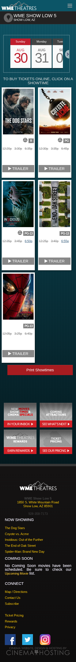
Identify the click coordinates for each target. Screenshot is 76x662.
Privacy (10, 627)
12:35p (7, 241)
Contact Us (12, 597)
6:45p (65, 148)
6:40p (28, 333)
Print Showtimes (40, 370)
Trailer (19, 169)
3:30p (18, 148)
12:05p (7, 333)
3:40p (54, 241)
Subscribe (12, 603)
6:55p (65, 241)
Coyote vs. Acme (17, 534)
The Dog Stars (15, 528)
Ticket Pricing (14, 615)
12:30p (43, 148)
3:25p (18, 333)
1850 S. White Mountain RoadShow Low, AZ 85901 (38, 504)
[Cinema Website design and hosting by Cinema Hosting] (38, 651)
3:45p (18, 241)
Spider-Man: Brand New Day (25, 551)
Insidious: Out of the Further (24, 539)
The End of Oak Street (20, 545)
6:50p (28, 241)
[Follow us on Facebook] (10, 639)
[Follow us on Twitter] (27, 639)
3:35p (54, 148)
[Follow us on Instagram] (45, 639)
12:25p (43, 241)
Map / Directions (16, 592)
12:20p (7, 148)
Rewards (11, 621)
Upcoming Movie (16, 573)
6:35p (28, 148)
